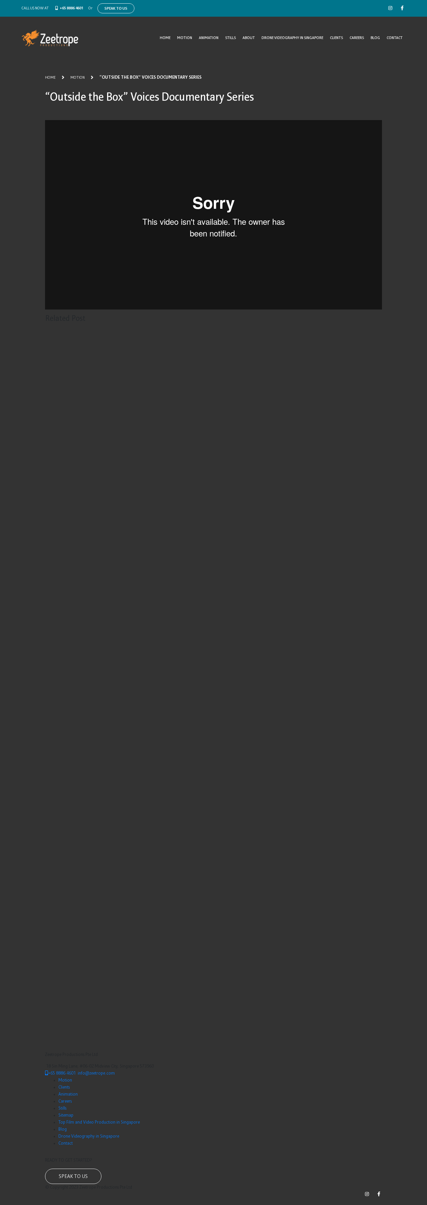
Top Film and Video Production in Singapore (99, 1122)
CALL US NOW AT (35, 8)
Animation (209, 38)
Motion (184, 38)
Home (165, 38)
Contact (395, 38)
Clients (336, 38)
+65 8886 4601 (71, 8)
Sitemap (65, 1115)
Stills (230, 38)
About (249, 38)
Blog (375, 38)
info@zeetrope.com (96, 1073)
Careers (357, 38)
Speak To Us (115, 9)
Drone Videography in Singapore (292, 38)
